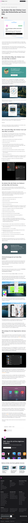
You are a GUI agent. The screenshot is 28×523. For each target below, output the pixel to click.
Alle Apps (2, 482)
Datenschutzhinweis (4, 518)
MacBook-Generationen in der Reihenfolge (14, 495)
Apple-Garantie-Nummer (22, 498)
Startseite (2, 481)
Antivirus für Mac (3, 504)
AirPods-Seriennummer (22, 496)
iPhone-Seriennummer (22, 493)
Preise (1, 484)
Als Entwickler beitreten (13, 483)
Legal (1, 489)
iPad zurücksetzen (21, 511)
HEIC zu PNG (20, 502)
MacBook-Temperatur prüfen (22, 510)
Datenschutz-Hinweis (12, 521)
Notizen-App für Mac (3, 498)
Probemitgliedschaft (22, 1)
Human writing (21, 483)
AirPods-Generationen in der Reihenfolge (14, 498)
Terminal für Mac (3, 499)
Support (11, 481)
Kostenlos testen (14, 251)
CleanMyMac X (4, 372)
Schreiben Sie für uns (21, 484)
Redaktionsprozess (21, 481)
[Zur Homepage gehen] (4, 1)
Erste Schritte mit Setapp (4, 487)
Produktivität (10, 426)
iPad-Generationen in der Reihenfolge (14, 497)
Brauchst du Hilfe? (2, 521)
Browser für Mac (3, 505)
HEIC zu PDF (20, 503)
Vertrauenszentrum (12, 482)
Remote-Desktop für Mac (4, 501)
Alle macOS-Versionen (12, 493)
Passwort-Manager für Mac (4, 496)
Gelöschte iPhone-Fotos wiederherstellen (23, 508)
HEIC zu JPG (20, 501)
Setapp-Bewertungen (12, 484)
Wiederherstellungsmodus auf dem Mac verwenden (23, 509)
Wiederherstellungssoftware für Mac (5, 495)
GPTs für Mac (20, 504)
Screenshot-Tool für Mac (4, 503)
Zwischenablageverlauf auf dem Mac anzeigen (5, 508)
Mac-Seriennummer (21, 494)
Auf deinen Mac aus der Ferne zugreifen (14, 509)
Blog (10, 486)
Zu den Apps (7, 447)
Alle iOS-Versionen (12, 494)
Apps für (13, 426)
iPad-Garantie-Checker (22, 500)
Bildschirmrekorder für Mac (4, 494)
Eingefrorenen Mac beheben (4, 511)
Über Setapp (2, 485)
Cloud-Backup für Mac (3, 502)
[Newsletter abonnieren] (11, 516)
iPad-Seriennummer (21, 495)
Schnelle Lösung (6, 426)
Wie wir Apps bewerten (22, 482)
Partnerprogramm (12, 485)
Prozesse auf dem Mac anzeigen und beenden (5, 510)
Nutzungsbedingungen (7, 521)
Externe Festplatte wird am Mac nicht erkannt (5, 509)
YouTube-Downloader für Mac (4, 493)
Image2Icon (7, 79)
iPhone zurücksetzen (12, 511)
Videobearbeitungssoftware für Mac (5, 497)
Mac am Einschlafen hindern (13, 510)
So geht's (2, 483)
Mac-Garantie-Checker (22, 499)
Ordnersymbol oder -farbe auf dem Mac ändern (14, 508)
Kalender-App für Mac (3, 500)
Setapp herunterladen (3, 486)
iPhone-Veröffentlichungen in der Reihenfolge (14, 496)
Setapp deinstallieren (3, 488)
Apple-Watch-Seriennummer (22, 497)
